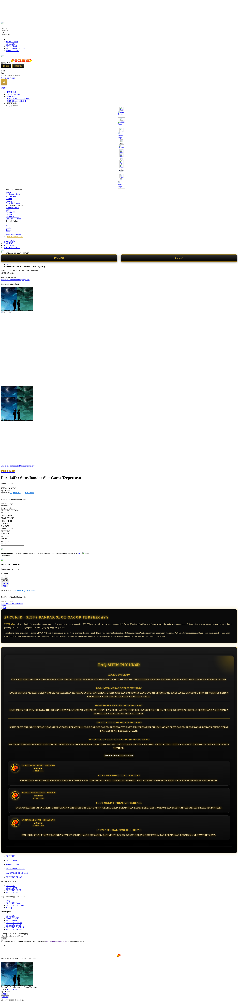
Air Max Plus (11, 196)
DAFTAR (59, 257)
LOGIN (179, 257)
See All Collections (13, 203)
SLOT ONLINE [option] (7, 518)
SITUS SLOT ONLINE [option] (6, 522)
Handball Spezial (12, 208)
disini (80, 553)
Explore (4, 88)
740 (7, 225)
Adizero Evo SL (12, 216)
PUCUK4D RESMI (14, 877)
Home (8, 264)
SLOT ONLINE (12, 51)
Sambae (9, 214)
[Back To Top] (2, 998)
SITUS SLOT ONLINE (15, 48)
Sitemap (9, 907)
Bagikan (4, 606)
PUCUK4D (10, 44)
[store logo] (21, 63)
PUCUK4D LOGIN (12, 248)
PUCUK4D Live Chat (15, 905)
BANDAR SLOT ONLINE (17, 873)
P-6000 (9, 199)
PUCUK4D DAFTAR (15, 927)
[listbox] (47, 528)
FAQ (8, 901)
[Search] (4, 82)
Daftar (18, 66)
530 (7, 223)
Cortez (8, 192)
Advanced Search (8, 78)
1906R (8, 230)
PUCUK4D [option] (5, 512)
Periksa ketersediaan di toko (12, 603)
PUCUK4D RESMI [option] (5, 542)
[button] (6, 391)
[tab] (119, 88)
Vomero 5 (10, 201)
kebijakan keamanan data (56, 941)
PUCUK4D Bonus (13, 903)
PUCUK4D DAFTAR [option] (5, 532)
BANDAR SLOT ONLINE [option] (7, 527)
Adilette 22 (10, 212)
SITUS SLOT (11, 46)
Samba (8, 210)
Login (6, 66)
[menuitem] (12, 92)
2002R (8, 228)
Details (3, 608)
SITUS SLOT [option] (6, 515)
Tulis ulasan (29, 493)
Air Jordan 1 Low (13, 194)
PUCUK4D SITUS (13, 892)
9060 (8, 232)
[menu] (119, 164)
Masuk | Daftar (12, 42)
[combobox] (12, 75)
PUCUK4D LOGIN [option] (5, 537)
